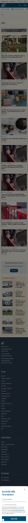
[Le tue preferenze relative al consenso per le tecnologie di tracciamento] (2, 520)
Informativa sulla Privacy (18, 510)
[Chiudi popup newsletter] (24, 489)
